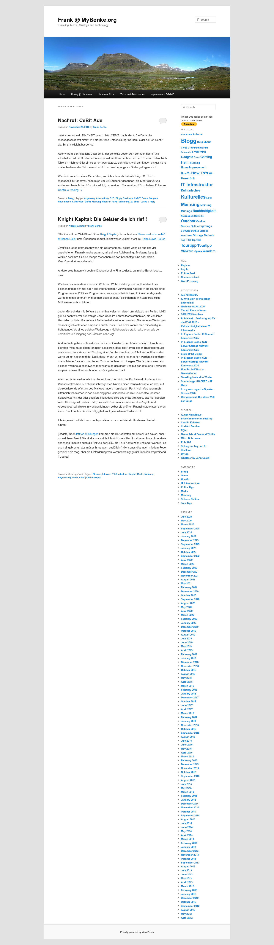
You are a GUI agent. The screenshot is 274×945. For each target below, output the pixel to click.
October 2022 (188, 552)
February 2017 (189, 717)
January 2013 (188, 894)
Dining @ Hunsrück (81, 94)
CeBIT (137, 198)
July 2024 (186, 532)
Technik (209, 235)
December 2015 (190, 764)
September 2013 (190, 862)
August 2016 (188, 736)
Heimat (187, 162)
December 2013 (190, 851)
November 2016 (190, 725)
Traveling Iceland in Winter (196, 377)
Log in (184, 269)
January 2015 (188, 799)
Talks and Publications (132, 94)
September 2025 (190, 528)
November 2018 (190, 666)
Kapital (132, 474)
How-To (185, 173)
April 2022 (187, 560)
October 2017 (188, 701)
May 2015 (186, 788)
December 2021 (190, 571)
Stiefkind (186, 450)
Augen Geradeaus (191, 414)
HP (210, 173)
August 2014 (188, 819)
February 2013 (189, 890)
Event (145, 198)
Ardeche (197, 134)
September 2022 (190, 556)
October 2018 (188, 670)
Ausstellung (102, 198)
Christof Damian (190, 426)
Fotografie (186, 152)
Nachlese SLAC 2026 (193, 306)
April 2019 (187, 650)
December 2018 (190, 662)
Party (114, 201)
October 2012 (188, 902)
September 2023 (190, 544)
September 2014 (190, 815)
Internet (106, 474)
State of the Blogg (191, 353)
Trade (75, 477)
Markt (88, 201)
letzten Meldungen (86, 434)
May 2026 (186, 520)
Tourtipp (189, 245)
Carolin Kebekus (190, 422)
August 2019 (188, 634)
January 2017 (188, 721)
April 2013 (187, 882)
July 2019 (186, 638)
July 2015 (186, 784)
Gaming (206, 156)
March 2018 (187, 685)
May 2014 (186, 831)
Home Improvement (193, 167)
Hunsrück (188, 178)
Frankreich (199, 152)
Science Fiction (190, 226)
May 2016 (186, 748)
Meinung (96, 201)
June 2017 (187, 705)
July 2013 (186, 870)
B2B (112, 198)
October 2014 (188, 811)
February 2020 (189, 618)
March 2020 (187, 615)
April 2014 (187, 835)
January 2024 (188, 536)
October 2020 (188, 595)
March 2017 (187, 713)
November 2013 (190, 854)
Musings (186, 211)
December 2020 (190, 591)
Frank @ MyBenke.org (87, 19)
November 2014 (190, 807)
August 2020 (188, 603)
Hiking (196, 162)
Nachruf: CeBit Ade (80, 120)
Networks (199, 215)
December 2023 (190, 540)
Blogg (71, 198)
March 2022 (187, 564)
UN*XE (185, 454)
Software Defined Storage (194, 230)
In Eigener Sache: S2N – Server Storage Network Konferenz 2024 (195, 361)
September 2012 (190, 906)
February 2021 (189, 587)
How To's (199, 172)
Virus (82, 477)
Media (184, 491)
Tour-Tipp (186, 503)
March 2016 (187, 756)
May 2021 (186, 583)
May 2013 (186, 878)
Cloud (184, 147)
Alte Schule (186, 134)
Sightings (205, 226)
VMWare (187, 251)
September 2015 (190, 776)
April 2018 (187, 681)
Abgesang (89, 198)
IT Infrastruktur (119, 474)
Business (128, 198)
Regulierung (64, 477)
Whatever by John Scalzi (195, 457)
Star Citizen (186, 235)
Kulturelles (78, 201)
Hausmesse (64, 201)
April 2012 (187, 917)
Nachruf (106, 201)
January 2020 (188, 623)
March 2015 (187, 792)
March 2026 (187, 524)
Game (197, 157)
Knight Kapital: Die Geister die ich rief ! (102, 219)
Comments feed (190, 277)
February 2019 (189, 654)
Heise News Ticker (153, 239)
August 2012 (188, 910)
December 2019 (190, 626)
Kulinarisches (190, 190)
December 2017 (190, 697)
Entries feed (188, 273)
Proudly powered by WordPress (137, 932)
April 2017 (187, 709)
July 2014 (186, 823)
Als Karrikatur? (189, 294)
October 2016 (188, 729)
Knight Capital (108, 234)
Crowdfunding (195, 147)
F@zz (184, 430)
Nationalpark (187, 215)
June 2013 (187, 874)
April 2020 (187, 611)
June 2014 (187, 827)
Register (185, 265)
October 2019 (188, 630)
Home (62, 94)
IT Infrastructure (190, 483)
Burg (200, 141)
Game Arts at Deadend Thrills (198, 434)
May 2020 (186, 607)
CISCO (207, 141)
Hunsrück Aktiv (106, 94)
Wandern (209, 251)
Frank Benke (100, 127)
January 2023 (188, 548)
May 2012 (186, 913)
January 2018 (188, 693)
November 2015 (190, 768)
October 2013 (188, 858)
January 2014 (188, 847)
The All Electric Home (193, 310)
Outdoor (188, 220)
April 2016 (187, 752)
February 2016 (189, 760)
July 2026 (186, 516)
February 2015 (189, 795)
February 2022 (189, 567)
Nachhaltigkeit (204, 210)
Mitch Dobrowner (191, 438)
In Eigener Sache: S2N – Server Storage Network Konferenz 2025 (195, 345)
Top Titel (186, 240)
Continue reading (70, 190)
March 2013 (187, 886)
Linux (209, 197)
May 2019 (186, 646)
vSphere (198, 251)
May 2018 (186, 677)
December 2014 (190, 803)
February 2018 (189, 689)
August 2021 (188, 579)
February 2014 (189, 843)
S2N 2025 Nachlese (192, 314)
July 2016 (186, 740)
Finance (97, 474)
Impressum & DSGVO (162, 94)
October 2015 (188, 772)
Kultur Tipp (187, 487)
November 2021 (190, 575)
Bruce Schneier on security (196, 418)
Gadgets (153, 198)
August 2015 (188, 780)
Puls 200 (186, 442)
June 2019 (187, 642)
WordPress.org (189, 281)
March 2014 (187, 839)
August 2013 (188, 866)
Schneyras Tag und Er (194, 446)
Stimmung (124, 201)
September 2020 (190, 599)
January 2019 (188, 658)
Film (205, 147)
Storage (198, 235)
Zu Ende (134, 201)
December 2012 (190, 898)
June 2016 (187, 744)
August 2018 (188, 674)
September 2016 (190, 733)
